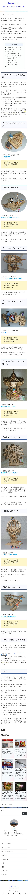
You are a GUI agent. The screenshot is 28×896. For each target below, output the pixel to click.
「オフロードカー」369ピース (14, 55)
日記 (4, 729)
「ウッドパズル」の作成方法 (14, 47)
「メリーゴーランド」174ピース (15, 57)
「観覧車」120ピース (12, 59)
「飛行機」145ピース (12, 62)
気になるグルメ (6, 847)
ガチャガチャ (5, 871)
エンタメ (4, 855)
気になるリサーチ (7, 843)
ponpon (14, 828)
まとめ (8, 66)
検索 (2, 810)
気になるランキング (7, 851)
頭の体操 (4, 874)
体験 (3, 863)
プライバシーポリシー (14, 891)
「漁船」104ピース (11, 51)
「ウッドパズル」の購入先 (13, 64)
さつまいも (5, 859)
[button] (25, 431)
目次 (12, 44)
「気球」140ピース (11, 60)
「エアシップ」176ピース (13, 53)
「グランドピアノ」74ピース (14, 49)
